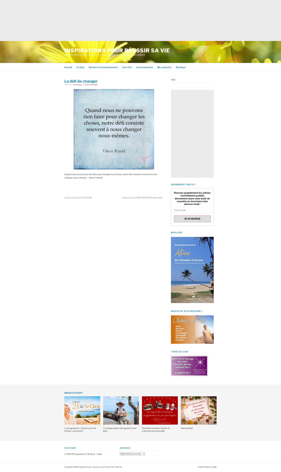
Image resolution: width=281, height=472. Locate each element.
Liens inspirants (144, 67)
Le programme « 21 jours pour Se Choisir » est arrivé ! (80, 429)
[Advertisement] (88, 20)
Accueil (68, 67)
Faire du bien (187, 428)
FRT (215, 467)
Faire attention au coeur (142, 197)
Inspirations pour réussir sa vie (117, 50)
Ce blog (80, 67)
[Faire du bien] (199, 424)
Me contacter (164, 67)
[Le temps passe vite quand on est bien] (121, 424)
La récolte (78, 197)
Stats (99, 454)
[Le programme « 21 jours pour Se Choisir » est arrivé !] (82, 424)
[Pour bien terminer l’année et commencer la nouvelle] (160, 424)
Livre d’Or (127, 67)
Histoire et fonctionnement (103, 67)
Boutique (181, 67)
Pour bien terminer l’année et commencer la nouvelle (156, 429)
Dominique (77, 85)
